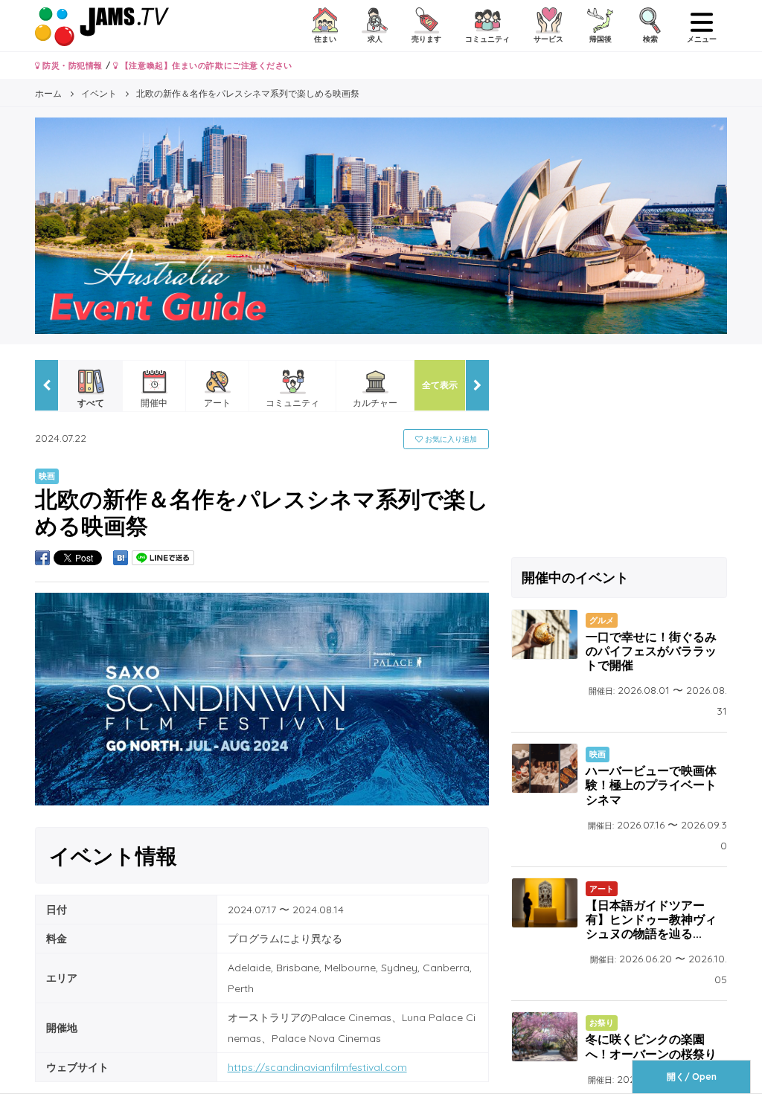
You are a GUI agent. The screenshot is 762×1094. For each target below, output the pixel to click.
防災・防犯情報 (71, 65)
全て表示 (440, 384)
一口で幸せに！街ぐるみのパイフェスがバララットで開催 (651, 650)
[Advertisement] (619, 453)
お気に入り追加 (450, 439)
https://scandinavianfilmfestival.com (317, 1067)
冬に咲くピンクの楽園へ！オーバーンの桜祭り (651, 1046)
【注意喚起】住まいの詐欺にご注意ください (205, 65)
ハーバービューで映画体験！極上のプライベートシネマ (651, 784)
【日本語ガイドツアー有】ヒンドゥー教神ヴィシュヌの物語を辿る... (651, 919)
